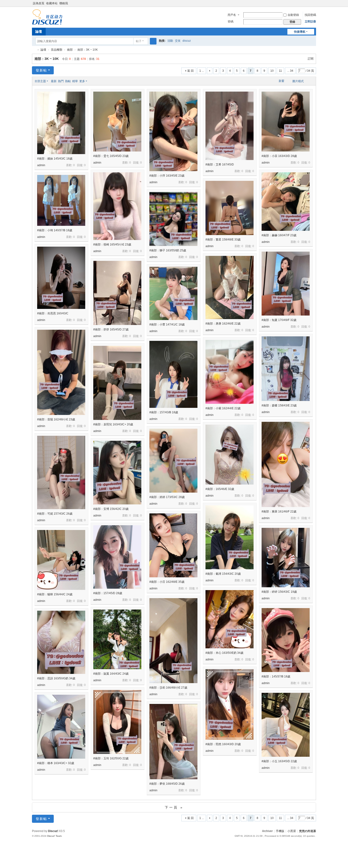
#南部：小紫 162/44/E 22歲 (223, 408)
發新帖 (41, 70)
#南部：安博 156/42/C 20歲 (111, 509)
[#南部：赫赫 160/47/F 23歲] (286, 201)
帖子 (139, 41)
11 (280, 70)
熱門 (61, 81)
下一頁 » (174, 807)
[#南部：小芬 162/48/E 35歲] (173, 545)
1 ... (201, 70)
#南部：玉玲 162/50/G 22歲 (111, 758)
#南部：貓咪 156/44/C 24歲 (54, 594)
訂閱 (310, 58)
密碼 (230, 21)
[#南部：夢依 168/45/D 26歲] (173, 741)
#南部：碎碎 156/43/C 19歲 (279, 591)
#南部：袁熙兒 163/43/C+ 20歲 (113, 424)
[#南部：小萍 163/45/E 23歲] (173, 131)
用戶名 (232, 15)
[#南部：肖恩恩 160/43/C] (61, 278)
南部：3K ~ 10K (47, 59)
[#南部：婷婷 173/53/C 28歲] (173, 461)
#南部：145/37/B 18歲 (276, 676)
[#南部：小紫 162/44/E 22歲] (229, 372)
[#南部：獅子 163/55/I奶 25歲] (173, 219)
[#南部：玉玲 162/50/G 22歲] (117, 722)
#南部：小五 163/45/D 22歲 (279, 761)
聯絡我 (63, 3)
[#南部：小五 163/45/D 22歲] (286, 725)
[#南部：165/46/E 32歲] (229, 455)
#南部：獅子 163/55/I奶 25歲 (167, 250)
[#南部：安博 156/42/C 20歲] (117, 472)
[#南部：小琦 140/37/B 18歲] (61, 200)
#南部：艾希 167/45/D (219, 164)
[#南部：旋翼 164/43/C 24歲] (117, 639)
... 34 (290, 70)
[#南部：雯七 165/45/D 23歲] (117, 121)
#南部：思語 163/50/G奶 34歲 (56, 678)
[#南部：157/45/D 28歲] (117, 557)
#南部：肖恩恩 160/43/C (52, 313)
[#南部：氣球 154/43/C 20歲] (229, 537)
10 (272, 70)
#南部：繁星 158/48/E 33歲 (223, 239)
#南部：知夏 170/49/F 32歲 (279, 320)
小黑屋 (291, 831)
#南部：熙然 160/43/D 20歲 (223, 744)
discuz (187, 40)
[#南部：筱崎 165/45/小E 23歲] (117, 206)
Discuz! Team (54, 836)
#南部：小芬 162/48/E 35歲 (166, 581)
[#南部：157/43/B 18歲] (173, 374)
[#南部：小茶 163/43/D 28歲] (286, 121)
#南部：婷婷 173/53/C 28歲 (167, 497)
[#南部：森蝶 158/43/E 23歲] (286, 368)
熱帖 (68, 81)
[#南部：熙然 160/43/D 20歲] (229, 704)
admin (41, 165)
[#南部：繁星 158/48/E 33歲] (229, 208)
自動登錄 (293, 15)
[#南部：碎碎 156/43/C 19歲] (286, 557)
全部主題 (40, 81)
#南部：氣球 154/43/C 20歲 (223, 573)
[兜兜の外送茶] (47, 22)
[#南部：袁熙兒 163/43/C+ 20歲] (117, 383)
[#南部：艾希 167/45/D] (229, 126)
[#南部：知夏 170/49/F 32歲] (286, 284)
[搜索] (153, 41)
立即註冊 (310, 21)
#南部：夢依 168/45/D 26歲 (167, 783)
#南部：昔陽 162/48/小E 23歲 (56, 419)
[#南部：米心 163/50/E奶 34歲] (229, 619)
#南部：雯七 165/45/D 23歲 (111, 156)
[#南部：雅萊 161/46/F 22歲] (286, 464)
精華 (75, 81)
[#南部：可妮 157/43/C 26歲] (61, 472)
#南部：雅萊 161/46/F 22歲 (279, 511)
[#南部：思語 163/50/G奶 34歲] (61, 642)
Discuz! (53, 831)
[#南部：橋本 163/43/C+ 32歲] (61, 727)
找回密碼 (310, 15)
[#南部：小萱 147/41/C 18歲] (173, 293)
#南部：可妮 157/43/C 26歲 (54, 513)
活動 (170, 40)
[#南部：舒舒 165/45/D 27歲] (117, 293)
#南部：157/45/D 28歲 (107, 593)
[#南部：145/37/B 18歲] (286, 640)
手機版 (280, 831)
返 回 (190, 70)
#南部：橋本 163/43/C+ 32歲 (55, 763)
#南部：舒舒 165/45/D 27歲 (111, 329)
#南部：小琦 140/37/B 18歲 (54, 230)
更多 (82, 81)
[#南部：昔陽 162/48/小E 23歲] (61, 372)
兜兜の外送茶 (34, 49)
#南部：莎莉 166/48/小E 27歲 (168, 687)
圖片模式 (298, 81)
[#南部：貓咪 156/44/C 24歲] (61, 560)
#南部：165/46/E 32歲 (219, 489)
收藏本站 (52, 3)
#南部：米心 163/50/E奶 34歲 (224, 652)
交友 (178, 40)
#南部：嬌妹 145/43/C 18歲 (54, 158)
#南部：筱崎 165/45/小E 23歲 (112, 244)
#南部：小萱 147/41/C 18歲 (167, 324)
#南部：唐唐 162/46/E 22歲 (223, 323)
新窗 (281, 81)
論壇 (38, 31)
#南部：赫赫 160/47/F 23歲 (279, 235)
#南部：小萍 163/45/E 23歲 (166, 175)
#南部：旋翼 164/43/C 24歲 (111, 673)
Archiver (267, 831)
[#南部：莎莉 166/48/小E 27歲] (173, 640)
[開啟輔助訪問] (315, 3)
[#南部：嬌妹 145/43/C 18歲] (61, 123)
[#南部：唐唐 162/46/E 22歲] (229, 287)
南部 (70, 49)
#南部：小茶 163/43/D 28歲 (279, 156)
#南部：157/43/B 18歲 (163, 412)
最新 (54, 81)
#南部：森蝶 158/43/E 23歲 (279, 405)
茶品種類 (56, 49)
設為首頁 (38, 3)
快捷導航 (299, 31)
